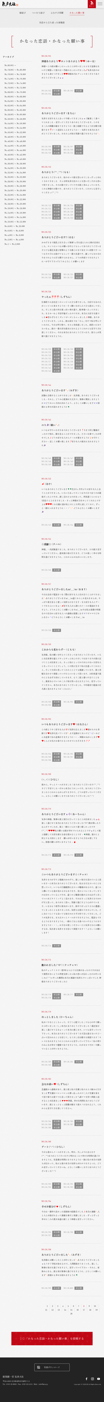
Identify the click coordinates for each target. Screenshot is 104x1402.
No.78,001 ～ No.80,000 (15, 70)
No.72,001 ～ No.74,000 (15, 83)
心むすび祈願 (57, 13)
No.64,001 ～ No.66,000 (15, 101)
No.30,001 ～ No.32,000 (15, 177)
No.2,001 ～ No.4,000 (14, 240)
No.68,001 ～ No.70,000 (15, 92)
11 (46, 1310)
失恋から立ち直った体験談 (52, 23)
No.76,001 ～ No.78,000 (15, 74)
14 (65, 1310)
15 (71, 1310)
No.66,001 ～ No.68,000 (15, 97)
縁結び (23, 13)
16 (78, 1310)
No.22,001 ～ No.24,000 (15, 195)
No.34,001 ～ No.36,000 (15, 168)
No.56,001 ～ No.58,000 (15, 119)
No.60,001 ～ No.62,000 (15, 110)
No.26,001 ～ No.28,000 (15, 186)
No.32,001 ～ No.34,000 (15, 173)
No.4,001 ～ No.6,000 (14, 235)
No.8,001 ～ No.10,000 (15, 226)
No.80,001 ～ (10, 65)
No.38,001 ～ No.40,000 (15, 159)
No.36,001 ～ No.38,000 (15, 164)
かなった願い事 (77, 13)
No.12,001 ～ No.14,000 (15, 217)
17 (84, 1310)
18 (90, 1310)
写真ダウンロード (52, 1367)
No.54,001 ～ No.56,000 (15, 123)
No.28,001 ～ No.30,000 (15, 182)
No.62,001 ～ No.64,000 (15, 106)
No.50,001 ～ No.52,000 (15, 132)
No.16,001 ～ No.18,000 (15, 208)
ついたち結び (38, 13)
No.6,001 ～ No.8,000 (14, 231)
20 (71, 1314)
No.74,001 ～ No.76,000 (15, 79)
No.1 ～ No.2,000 (12, 244)
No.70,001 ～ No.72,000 (15, 88)
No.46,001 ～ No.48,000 (15, 141)
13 (59, 1310)
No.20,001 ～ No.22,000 (15, 199)
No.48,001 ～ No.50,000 (15, 137)
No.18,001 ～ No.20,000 (15, 204)
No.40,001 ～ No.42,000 (15, 155)
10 (95, 1306)
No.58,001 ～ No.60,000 (15, 114)
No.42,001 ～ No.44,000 (15, 150)
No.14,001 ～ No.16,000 (15, 213)
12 (52, 1310)
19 (96, 1310)
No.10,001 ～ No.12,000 (15, 222)
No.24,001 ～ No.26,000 (15, 190)
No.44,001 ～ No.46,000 (15, 146)
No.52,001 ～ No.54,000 (15, 128)
